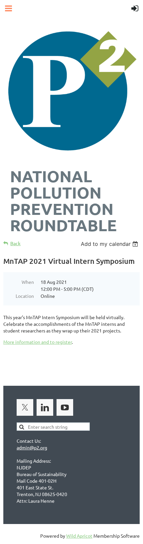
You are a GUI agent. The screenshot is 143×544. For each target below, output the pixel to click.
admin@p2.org (32, 447)
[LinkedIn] (45, 407)
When (28, 282)
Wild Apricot (79, 536)
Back (15, 243)
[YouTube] (65, 407)
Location (25, 296)
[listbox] (110, 244)
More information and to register (37, 342)
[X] (25, 407)
